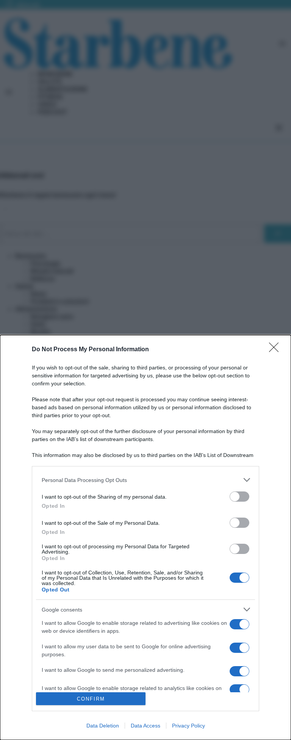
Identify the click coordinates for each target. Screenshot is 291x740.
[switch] (239, 496)
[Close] (276, 350)
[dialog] (145, 537)
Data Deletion (102, 726)
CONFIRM (91, 699)
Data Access (145, 726)
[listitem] (145, 480)
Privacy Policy (188, 726)
